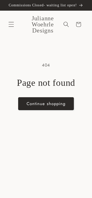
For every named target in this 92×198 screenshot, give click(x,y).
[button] (11, 24)
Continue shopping (46, 104)
